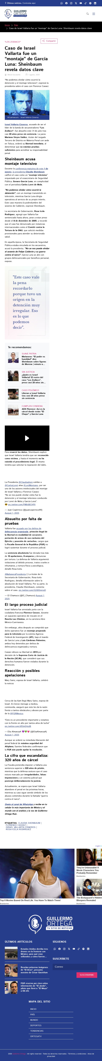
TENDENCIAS (36, 1031)
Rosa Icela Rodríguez (18, 829)
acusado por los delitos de (23, 530)
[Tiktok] (78, 949)
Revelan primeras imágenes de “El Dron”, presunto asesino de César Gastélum (34, 970)
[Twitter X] (69, 949)
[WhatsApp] (55, 949)
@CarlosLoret (11, 485)
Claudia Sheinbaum (29, 823)
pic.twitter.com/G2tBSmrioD (32, 590)
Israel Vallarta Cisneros (20, 827)
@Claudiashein (26, 482)
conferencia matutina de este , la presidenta (26, 170)
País (16, 25)
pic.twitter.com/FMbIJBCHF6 (21, 504)
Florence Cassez (16, 825)
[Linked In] (95, 3)
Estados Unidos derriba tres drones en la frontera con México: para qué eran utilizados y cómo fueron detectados (34, 953)
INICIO (33, 1009)
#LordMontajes (31, 485)
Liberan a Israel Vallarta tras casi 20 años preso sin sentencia (33, 396)
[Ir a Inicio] (16, 14)
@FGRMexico (16, 713)
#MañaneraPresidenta (15, 574)
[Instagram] (64, 949)
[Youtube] (74, 949)
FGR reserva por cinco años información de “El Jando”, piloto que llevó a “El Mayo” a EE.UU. (34, 987)
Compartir (51, 41)
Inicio (7, 25)
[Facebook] (59, 949)
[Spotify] (83, 949)
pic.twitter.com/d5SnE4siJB (18, 726)
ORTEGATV (35, 1036)
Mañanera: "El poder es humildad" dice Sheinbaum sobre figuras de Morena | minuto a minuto (34, 360)
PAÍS (32, 1014)
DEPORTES (35, 1025)
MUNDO (34, 1020)
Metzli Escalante (14, 75)
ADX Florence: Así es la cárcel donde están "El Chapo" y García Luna (33, 412)
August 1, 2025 (12, 513)
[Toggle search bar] (87, 13)
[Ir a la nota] (13, 357)
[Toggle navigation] (93, 14)
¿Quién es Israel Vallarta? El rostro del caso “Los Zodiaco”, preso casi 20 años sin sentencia (33, 379)
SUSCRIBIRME (87, 975)
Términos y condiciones (77, 1054)
